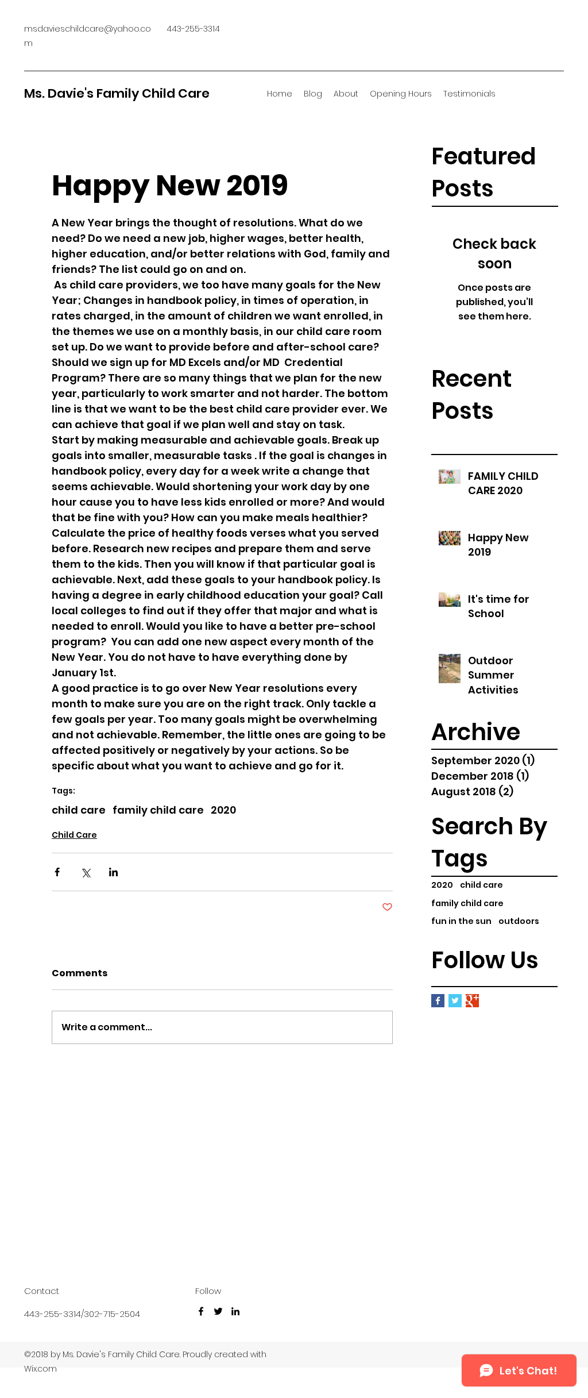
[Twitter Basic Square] (455, 1000)
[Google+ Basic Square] (472, 1000)
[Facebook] (201, 1311)
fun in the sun (461, 921)
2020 (442, 885)
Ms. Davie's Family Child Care (117, 93)
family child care (467, 903)
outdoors (518, 921)
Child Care (74, 835)
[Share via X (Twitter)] (85, 871)
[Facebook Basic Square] (437, 1000)
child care (481, 885)
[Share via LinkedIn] (113, 871)
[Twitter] (218, 1311)
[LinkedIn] (235, 1311)
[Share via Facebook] (57, 871)
